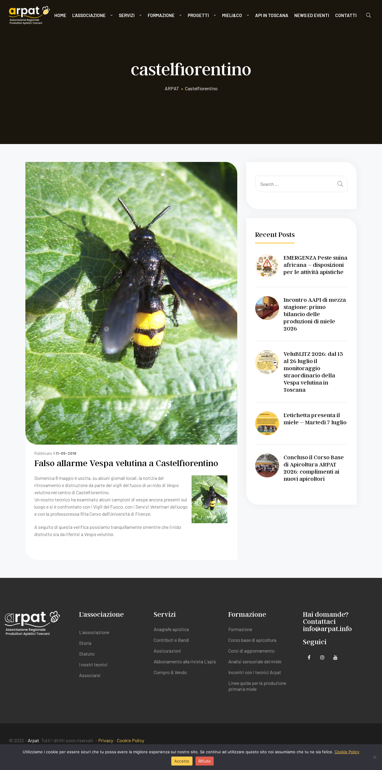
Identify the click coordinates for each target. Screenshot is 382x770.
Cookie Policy (130, 740)
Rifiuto (204, 761)
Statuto (87, 653)
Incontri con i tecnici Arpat (254, 672)
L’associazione (89, 15)
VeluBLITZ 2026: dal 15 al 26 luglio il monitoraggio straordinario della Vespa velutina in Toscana (313, 371)
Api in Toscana (271, 15)
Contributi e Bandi (171, 640)
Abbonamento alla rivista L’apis (185, 661)
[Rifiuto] (375, 757)
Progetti (198, 15)
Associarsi (90, 675)
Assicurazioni (167, 650)
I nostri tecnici (93, 664)
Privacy (105, 740)
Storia (85, 643)
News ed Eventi (311, 15)
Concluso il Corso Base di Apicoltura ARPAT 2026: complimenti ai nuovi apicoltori (314, 468)
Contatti (346, 15)
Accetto (182, 761)
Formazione (161, 15)
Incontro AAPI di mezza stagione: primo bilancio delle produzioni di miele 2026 (315, 314)
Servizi (127, 15)
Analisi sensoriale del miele (254, 661)
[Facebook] (309, 657)
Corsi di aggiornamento (251, 650)
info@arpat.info (327, 628)
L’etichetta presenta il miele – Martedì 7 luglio (315, 418)
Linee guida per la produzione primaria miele (257, 686)
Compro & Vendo (170, 672)
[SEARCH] (340, 184)
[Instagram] (322, 657)
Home (60, 15)
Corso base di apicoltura (252, 640)
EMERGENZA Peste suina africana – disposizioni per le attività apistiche (315, 264)
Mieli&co (232, 15)
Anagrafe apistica (171, 629)
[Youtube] (335, 657)
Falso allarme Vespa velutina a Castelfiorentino (126, 462)
